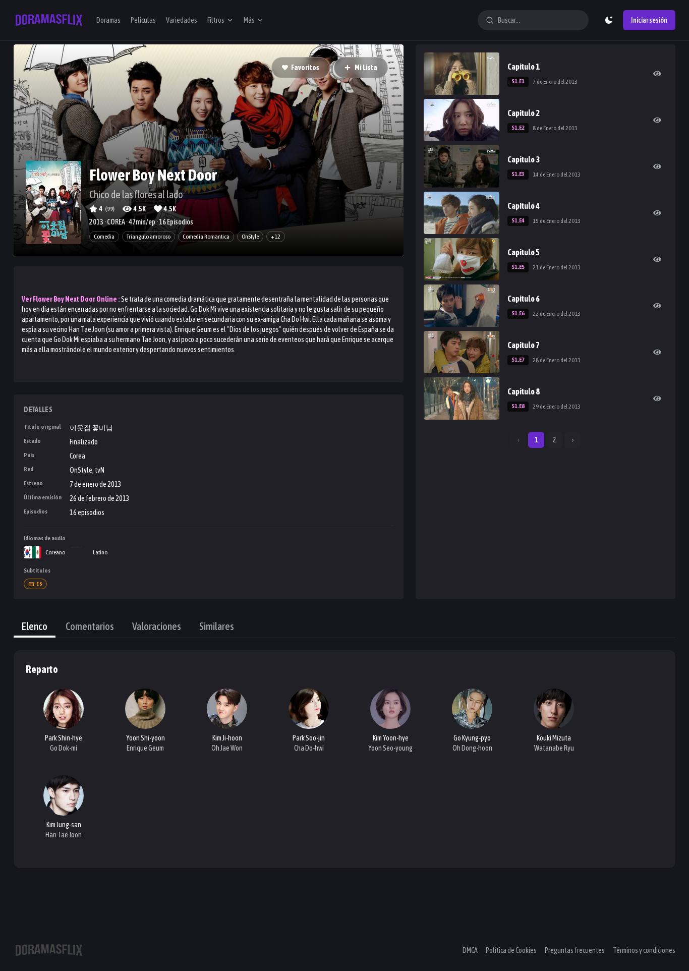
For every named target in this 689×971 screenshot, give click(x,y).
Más (249, 20)
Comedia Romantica (206, 236)
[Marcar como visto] (657, 74)
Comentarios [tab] (90, 626)
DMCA (470, 950)
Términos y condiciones (644, 950)
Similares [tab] (216, 626)
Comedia (104, 236)
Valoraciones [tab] (156, 626)
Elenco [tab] (34, 626)
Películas (143, 20)
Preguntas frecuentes (575, 950)
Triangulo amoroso (148, 236)
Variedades (181, 20)
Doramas (108, 20)
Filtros (215, 20)
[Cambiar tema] (609, 20)
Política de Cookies (511, 950)
